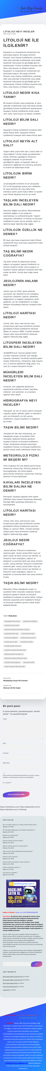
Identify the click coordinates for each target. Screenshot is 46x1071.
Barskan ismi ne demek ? (10, 856)
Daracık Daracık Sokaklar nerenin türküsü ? (16, 862)
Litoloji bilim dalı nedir (11, 633)
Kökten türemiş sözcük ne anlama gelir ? (15, 846)
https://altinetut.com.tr (9, 809)
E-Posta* (6, 753)
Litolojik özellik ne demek (13, 646)
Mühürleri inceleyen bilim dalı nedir (15, 658)
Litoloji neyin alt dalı (11, 642)
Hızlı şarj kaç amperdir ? (10, 872)
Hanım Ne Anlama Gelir (10, 983)
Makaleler (12, 616)
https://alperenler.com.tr (30, 807)
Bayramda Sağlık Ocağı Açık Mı (12, 976)
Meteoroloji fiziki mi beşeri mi (14, 654)
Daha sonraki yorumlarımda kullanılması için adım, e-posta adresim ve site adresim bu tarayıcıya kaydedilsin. (21, 776)
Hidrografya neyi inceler (12, 621)
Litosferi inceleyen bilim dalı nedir (15, 650)
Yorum (5, 719)
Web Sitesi (6, 763)
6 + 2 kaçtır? (7, 782)
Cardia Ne (6, 990)
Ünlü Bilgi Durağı (32, 8)
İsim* (4, 743)
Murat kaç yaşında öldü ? (10, 835)
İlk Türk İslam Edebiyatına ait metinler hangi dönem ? (19, 830)
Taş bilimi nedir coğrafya (12, 662)
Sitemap (23, 809)
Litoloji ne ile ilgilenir (11, 638)
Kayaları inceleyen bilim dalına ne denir (17, 629)
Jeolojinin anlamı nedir (12, 625)
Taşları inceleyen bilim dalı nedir (15, 666)
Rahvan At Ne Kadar (12, 688)
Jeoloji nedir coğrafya (30, 621)
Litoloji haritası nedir (28, 633)
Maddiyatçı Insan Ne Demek (15, 680)
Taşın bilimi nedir (28, 662)
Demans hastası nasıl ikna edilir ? (13, 840)
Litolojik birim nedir (26, 642)
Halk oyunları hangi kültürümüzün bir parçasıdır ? (18, 851)
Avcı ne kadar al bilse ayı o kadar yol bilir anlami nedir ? (20, 824)
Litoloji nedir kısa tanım (28, 638)
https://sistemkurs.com (9, 807)
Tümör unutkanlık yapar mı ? (11, 867)
